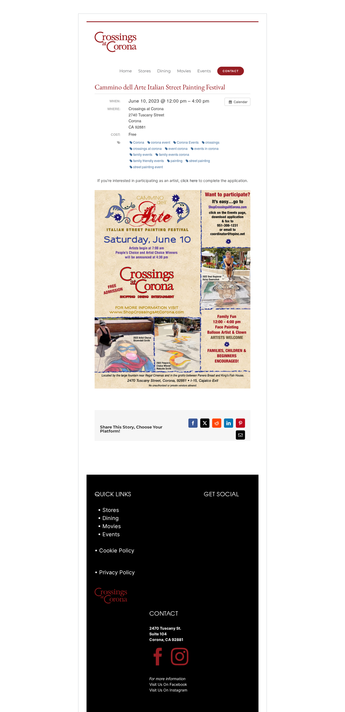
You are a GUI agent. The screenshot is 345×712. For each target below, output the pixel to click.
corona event (160, 142)
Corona (138, 142)
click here (189, 180)
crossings (212, 142)
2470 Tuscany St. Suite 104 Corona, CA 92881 (166, 634)
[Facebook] (158, 656)
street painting (199, 160)
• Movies (109, 526)
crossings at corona (147, 148)
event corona (178, 148)
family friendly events (148, 160)
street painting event (148, 166)
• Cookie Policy (114, 550)
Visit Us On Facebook (168, 684)
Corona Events (188, 142)
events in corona (206, 148)
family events (142, 154)
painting (176, 160)
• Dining (108, 518)
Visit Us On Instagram (168, 690)
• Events (109, 534)
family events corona (174, 154)
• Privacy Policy (115, 572)
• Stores (108, 510)
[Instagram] (179, 656)
